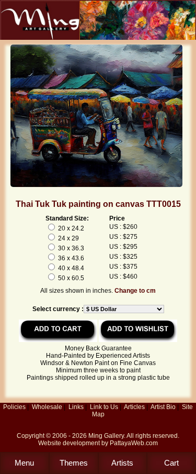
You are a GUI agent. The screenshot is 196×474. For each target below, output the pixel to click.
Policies (14, 407)
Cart (171, 462)
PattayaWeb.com (134, 443)
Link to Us (104, 407)
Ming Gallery (106, 435)
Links (76, 407)
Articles (134, 407)
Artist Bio (163, 407)
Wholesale (47, 407)
